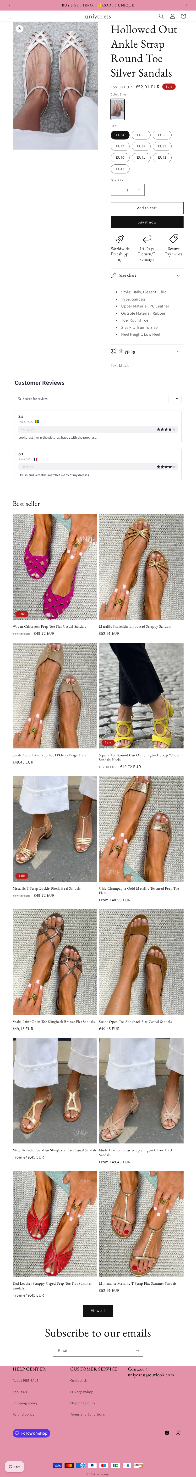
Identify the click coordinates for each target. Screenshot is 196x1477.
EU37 (120, 146)
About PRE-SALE (26, 1380)
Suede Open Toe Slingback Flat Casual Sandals (135, 1021)
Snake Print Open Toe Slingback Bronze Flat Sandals (54, 1021)
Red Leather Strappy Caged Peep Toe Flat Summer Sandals (52, 1285)
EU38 (141, 146)
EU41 (141, 157)
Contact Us (78, 1380)
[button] (10, 16)
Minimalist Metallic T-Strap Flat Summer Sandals (138, 1283)
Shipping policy (25, 1403)
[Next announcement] (186, 5)
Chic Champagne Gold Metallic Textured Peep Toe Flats (139, 890)
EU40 (120, 157)
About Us (20, 1391)
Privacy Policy (81, 1391)
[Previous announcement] (9, 5)
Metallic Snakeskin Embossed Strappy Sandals (135, 626)
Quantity (117, 180)
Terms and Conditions (87, 1414)
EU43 (120, 169)
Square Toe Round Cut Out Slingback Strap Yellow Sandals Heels (139, 757)
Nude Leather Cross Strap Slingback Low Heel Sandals (135, 1152)
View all (98, 1310)
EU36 (162, 135)
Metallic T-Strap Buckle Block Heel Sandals (47, 888)
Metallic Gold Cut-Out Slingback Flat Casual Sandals (55, 1150)
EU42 (162, 157)
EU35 (141, 135)
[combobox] (177, 398)
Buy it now (147, 222)
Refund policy (24, 1414)
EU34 (120, 135)
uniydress (103, 1474)
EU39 (162, 146)
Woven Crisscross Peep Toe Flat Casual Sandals (49, 626)
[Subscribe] (137, 1351)
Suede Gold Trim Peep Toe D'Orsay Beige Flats (49, 755)
